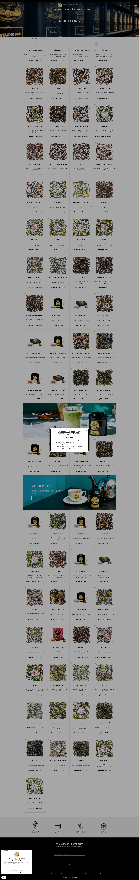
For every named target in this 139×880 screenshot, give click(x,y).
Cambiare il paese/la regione (69, 448)
